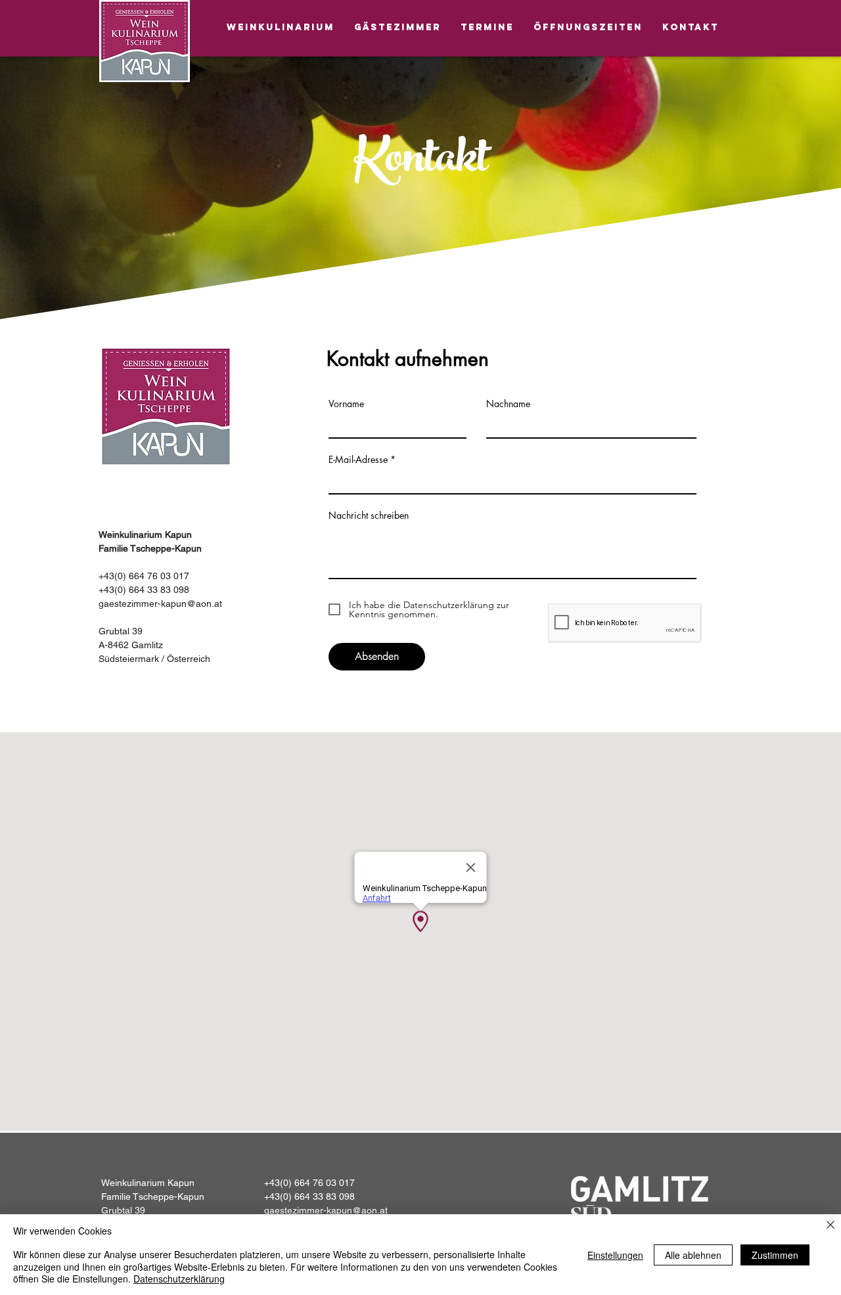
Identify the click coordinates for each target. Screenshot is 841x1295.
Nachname (508, 403)
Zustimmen (775, 1255)
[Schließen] (830, 1226)
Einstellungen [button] (615, 1255)
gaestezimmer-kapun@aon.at (160, 603)
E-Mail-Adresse (358, 459)
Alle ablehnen (693, 1255)
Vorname (346, 403)
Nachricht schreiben (369, 515)
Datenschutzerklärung (179, 1278)
